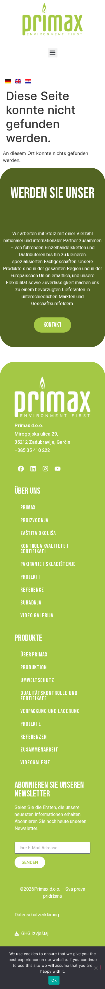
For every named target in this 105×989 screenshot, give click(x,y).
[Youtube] (57, 469)
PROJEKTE (30, 724)
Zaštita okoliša (38, 533)
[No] (96, 967)
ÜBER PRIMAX (34, 654)
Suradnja (30, 602)
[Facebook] (21, 469)
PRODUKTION (33, 667)
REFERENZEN (33, 736)
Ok (54, 980)
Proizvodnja (34, 520)
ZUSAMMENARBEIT (39, 749)
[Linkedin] (33, 469)
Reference (32, 589)
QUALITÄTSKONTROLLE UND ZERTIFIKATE (49, 696)
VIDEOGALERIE (35, 762)
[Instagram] (45, 469)
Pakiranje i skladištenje (48, 564)
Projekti (30, 577)
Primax (28, 507)
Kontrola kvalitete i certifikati (44, 549)
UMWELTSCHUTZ (37, 680)
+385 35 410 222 (32, 450)
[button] (52, 52)
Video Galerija (36, 615)
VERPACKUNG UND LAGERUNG (50, 711)
